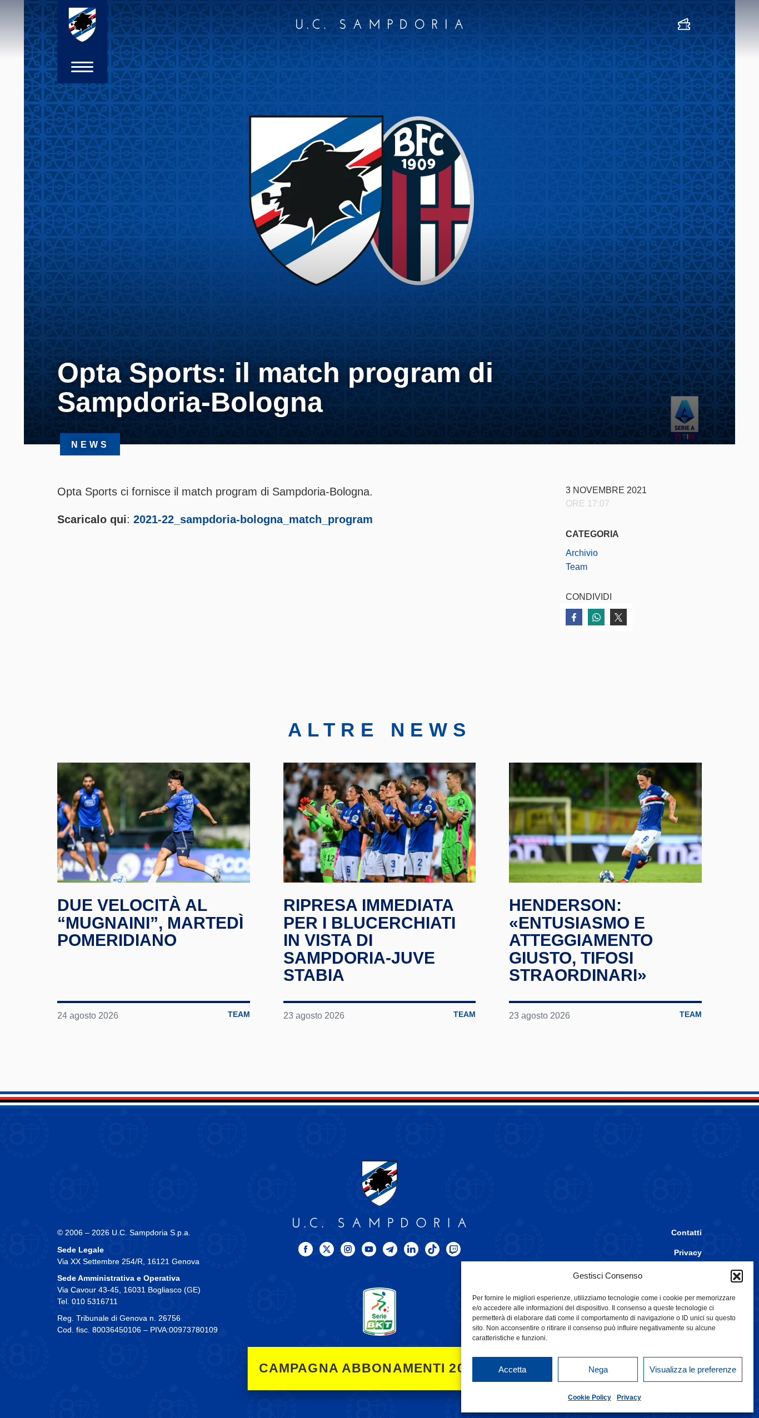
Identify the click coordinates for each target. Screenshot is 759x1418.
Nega (598, 1369)
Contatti (686, 1233)
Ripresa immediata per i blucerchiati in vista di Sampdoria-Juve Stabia (369, 940)
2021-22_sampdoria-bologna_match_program (253, 519)
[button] (736, 1275)
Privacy (629, 1397)
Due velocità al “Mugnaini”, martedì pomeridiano (150, 922)
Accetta (512, 1369)
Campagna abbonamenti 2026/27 (380, 1368)
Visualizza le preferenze (693, 1369)
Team (576, 567)
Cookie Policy (589, 1397)
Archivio (582, 553)
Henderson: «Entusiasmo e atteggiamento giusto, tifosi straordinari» (581, 940)
